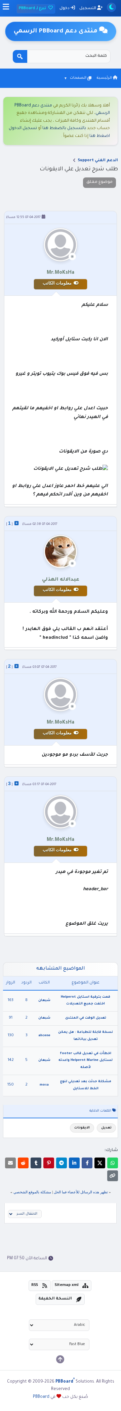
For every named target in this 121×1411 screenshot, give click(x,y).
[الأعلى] (60, 1359)
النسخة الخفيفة (55, 1299)
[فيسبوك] (87, 1163)
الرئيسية (104, 78)
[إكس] (99, 1163)
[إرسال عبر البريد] (10, 1163)
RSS (34, 1285)
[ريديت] (23, 1163)
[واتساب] (112, 1163)
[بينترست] (48, 1163)
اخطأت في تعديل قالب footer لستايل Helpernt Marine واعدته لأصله (85, 1061)
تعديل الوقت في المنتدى (85, 1018)
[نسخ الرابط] (112, 1175)
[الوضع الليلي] (111, 7)
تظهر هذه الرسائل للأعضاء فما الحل (81, 1192)
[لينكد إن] (74, 1163)
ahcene (44, 1036)
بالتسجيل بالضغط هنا (64, 128)
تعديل (106, 1128)
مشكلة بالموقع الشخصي (32, 1192)
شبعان (44, 1000)
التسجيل (88, 8)
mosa (44, 1085)
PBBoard (41, 1397)
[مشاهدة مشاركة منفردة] (16, 523)
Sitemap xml (66, 1285)
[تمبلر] (36, 1163)
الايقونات (82, 1128)
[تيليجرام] (61, 1163)
